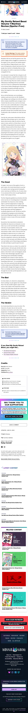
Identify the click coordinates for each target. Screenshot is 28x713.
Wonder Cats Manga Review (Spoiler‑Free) (12, 502)
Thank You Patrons (10, 656)
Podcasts (20, 638)
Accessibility (8, 658)
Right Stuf (22, 333)
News (9, 641)
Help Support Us (17, 655)
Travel (7, 638)
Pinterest (16, 672)
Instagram (12, 672)
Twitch (19, 672)
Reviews (8, 434)
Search (25, 2)
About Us (8, 655)
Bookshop (7, 335)
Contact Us (20, 656)
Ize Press (10, 372)
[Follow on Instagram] (4, 447)
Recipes (13, 638)
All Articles (16, 641)
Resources (14, 635)
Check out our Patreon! (13, 627)
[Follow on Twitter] (2, 447)
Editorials (7, 635)
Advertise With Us (18, 658)
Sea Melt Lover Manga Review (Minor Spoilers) (13, 515)
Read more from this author (10, 459)
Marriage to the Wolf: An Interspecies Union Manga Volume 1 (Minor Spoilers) (14, 521)
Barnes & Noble (16, 333)
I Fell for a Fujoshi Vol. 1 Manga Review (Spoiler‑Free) (11, 475)
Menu (4, 2)
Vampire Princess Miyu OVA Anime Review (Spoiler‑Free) (12, 489)
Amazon (10, 336)
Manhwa (10, 437)
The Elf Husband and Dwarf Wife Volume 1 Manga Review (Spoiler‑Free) (13, 496)
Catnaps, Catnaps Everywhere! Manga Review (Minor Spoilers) (13, 509)
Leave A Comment (14, 425)
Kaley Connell (6, 29)
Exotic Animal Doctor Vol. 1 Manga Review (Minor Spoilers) (12, 482)
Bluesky (9, 672)
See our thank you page (14, 416)
